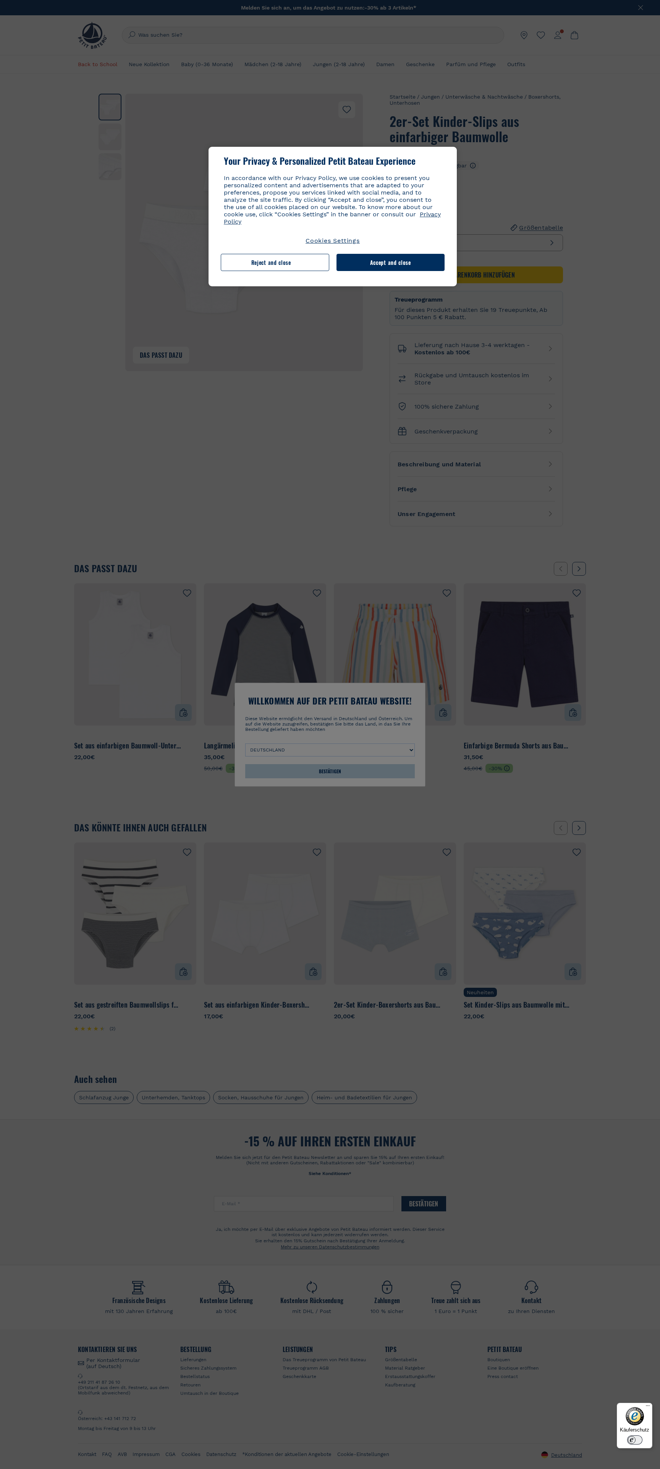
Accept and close (390, 262)
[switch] (634, 1440)
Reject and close (271, 262)
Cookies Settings (333, 240)
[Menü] (647, 1407)
